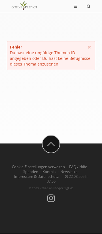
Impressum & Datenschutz (36, 176)
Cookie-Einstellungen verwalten (38, 167)
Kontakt (49, 171)
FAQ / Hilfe (78, 167)
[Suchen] (88, 6)
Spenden (30, 171)
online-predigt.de (61, 188)
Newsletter (69, 171)
